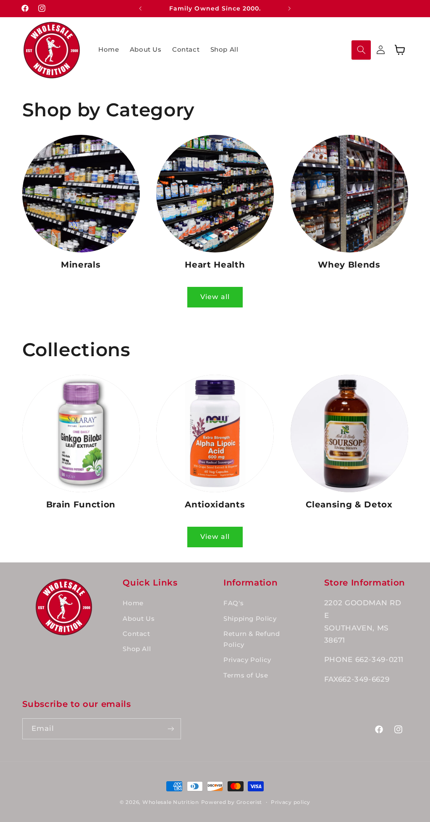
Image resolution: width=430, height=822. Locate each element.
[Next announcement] (290, 8)
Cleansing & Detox (349, 504)
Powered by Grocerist (231, 802)
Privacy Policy (247, 660)
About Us (139, 618)
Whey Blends (349, 265)
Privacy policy (290, 802)
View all (214, 297)
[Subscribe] (170, 728)
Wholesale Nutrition (170, 802)
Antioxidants (215, 504)
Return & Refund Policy (251, 639)
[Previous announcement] (140, 8)
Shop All (137, 649)
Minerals (80, 265)
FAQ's (233, 603)
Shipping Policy (249, 618)
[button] (361, 50)
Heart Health (215, 265)
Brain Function (80, 504)
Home (133, 603)
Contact (136, 634)
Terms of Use (245, 675)
